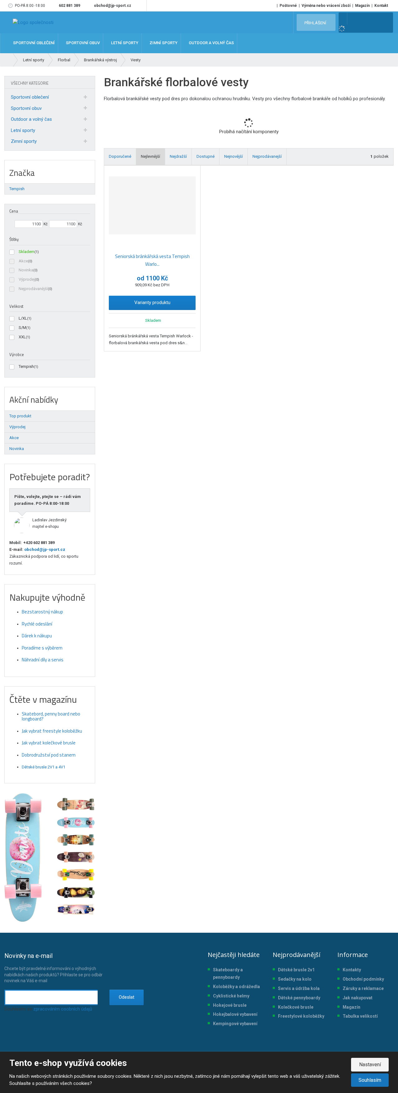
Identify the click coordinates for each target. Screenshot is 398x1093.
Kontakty (352, 969)
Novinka (26, 270)
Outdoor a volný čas (31, 119)
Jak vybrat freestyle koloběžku (52, 730)
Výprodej (27, 279)
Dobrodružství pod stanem (49, 754)
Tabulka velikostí (360, 1016)
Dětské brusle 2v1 (296, 969)
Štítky (14, 239)
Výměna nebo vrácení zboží (326, 5)
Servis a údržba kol (297, 988)
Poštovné (288, 5)
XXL (22, 337)
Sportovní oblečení (30, 97)
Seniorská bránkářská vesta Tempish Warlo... (152, 260)
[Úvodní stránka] (33, 22)
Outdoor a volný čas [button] (211, 43)
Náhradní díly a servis (42, 659)
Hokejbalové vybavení (235, 1014)
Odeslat (126, 997)
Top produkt (20, 416)
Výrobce (16, 354)
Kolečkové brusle (295, 1007)
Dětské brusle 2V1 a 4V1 (43, 767)
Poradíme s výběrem (42, 647)
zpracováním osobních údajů (62, 1009)
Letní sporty (23, 130)
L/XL (23, 318)
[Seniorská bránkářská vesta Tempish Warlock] (152, 205)
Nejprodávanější (33, 288)
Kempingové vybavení (235, 1023)
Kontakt (381, 5)
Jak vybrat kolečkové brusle (49, 742)
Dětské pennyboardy (299, 997)
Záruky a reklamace (363, 988)
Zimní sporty (24, 141)
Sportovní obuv (26, 108)
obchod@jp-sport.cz (44, 549)
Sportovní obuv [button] (82, 43)
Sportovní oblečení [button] (33, 43)
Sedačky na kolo (295, 979)
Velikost (16, 306)
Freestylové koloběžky (301, 1016)
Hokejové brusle (230, 1005)
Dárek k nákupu (37, 635)
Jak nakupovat (358, 997)
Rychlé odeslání (37, 623)
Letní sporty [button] (124, 43)
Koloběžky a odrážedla (236, 986)
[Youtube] (141, 5)
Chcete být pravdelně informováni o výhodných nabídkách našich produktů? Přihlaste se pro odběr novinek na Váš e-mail (53, 967)
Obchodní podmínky (363, 979)
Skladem (27, 251)
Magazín (362, 5)
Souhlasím (370, 1080)
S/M (22, 327)
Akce (23, 261)
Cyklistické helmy (231, 995)
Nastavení (370, 1064)
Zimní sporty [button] (163, 43)
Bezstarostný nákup (42, 611)
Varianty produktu (152, 302)
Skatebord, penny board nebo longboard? (51, 716)
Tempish (26, 366)
